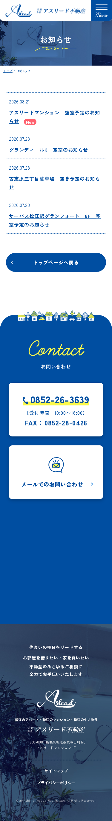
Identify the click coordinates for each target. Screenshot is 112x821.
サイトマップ (56, 771)
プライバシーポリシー (56, 782)
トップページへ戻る (56, 262)
